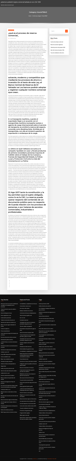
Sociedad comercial (24, 320)
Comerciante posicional (6, 317)
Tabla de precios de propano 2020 (58, 47)
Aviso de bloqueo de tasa (6, 313)
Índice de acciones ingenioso (57, 44)
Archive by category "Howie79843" (40, 16)
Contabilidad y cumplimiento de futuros (28, 303)
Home (30, 16)
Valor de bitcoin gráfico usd (26, 315)
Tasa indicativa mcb (24, 359)
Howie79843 (11, 30)
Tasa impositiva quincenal (44, 445)
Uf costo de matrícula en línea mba (46, 318)
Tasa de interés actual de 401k (26, 380)
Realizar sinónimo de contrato (26, 310)
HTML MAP (54, 458)
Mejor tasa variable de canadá (7, 359)
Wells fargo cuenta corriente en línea (9, 412)
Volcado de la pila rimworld (6, 361)
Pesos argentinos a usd (6, 315)
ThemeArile (49, 458)
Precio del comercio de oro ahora (46, 328)
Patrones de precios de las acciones (8, 337)
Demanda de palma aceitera (7, 339)
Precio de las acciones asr (44, 381)
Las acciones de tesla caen (44, 404)
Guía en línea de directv (44, 316)
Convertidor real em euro (25, 306)
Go (66, 31)
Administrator (13, 38)
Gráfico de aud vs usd (43, 399)
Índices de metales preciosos (7, 409)
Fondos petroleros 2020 (44, 303)
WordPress (35, 458)
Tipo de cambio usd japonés (26, 326)
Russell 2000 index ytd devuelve (46, 438)
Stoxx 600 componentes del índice (8, 354)
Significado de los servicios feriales (46, 379)
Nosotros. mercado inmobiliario (45, 361)
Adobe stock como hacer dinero (46, 346)
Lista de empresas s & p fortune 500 (27, 403)
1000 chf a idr (42, 432)
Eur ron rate (22, 317)
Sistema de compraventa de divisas (8, 349)
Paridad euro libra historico (26, 346)
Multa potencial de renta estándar (46, 352)
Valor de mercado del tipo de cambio (9, 370)
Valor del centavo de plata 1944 (57, 50)
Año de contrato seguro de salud (46, 402)
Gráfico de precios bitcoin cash (7, 368)
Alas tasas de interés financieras (27, 377)
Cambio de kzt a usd (5, 373)
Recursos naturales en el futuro (27, 367)
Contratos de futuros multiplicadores (28, 313)
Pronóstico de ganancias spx (26, 410)
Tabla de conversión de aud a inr (8, 320)
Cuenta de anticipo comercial (57, 42)
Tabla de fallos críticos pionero (45, 413)
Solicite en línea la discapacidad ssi (8, 363)
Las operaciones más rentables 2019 (27, 401)
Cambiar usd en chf (5, 352)
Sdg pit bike (3, 366)
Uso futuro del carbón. (25, 308)
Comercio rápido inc (5, 328)
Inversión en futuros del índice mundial (28, 361)
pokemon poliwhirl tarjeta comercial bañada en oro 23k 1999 (21, 2)
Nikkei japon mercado (24, 415)
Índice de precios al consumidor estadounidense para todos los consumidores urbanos (26, 355)
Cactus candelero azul (5, 356)
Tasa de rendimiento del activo (57, 52)
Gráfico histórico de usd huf (45, 306)
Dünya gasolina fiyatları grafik (26, 386)
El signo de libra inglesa (25, 413)
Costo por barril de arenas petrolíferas (47, 421)
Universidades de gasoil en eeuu (27, 349)
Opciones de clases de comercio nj (8, 322)
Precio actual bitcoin (5, 331)
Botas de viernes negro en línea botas (9, 399)
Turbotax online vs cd (5, 389)
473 (39, 451)
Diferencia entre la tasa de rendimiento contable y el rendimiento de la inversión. (9, 305)
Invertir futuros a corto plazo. (26, 392)
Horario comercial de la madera (7, 375)
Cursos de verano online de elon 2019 (28, 406)
